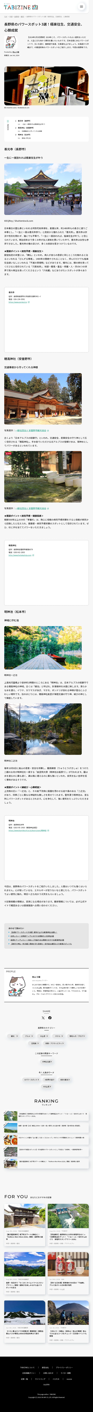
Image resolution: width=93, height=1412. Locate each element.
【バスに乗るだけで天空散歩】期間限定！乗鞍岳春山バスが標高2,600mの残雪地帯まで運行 (24, 1332)
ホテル (57, 1036)
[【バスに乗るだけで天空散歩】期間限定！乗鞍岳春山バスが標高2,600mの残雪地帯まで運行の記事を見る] (24, 1313)
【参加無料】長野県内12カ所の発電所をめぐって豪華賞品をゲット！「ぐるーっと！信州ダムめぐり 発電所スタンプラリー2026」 (68, 1236)
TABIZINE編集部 (23, 1231)
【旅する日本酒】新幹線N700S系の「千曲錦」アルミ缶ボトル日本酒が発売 (67, 1284)
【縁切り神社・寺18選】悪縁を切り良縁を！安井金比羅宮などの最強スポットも (41, 944)
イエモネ (56, 1379)
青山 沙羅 (15, 52)
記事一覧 (24, 1379)
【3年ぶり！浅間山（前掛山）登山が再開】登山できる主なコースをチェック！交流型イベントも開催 (68, 1333)
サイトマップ (40, 1379)
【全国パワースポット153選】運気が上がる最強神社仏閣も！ (34, 932)
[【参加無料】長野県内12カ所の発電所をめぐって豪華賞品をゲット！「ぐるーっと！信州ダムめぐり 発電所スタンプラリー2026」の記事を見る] (68, 1216)
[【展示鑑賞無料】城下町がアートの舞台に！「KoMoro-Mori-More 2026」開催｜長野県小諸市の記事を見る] (24, 1216)
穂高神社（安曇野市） (25, 128)
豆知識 (33, 1043)
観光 (12, 1036)
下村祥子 (64, 1231)
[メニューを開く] (81, 6)
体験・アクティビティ (53, 1043)
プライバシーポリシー (64, 1367)
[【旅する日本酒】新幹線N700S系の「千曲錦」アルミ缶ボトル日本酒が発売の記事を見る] (68, 1264)
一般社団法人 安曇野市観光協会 (30, 430)
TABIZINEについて (27, 1367)
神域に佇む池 (24, 138)
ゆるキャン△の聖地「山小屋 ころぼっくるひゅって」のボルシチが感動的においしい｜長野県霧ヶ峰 (51, 1138)
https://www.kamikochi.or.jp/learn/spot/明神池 (27, 830)
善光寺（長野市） (23, 121)
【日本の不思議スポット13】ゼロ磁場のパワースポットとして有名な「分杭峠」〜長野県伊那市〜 (51, 1149)
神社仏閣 (46, 1061)
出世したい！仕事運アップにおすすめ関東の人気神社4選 (32, 936)
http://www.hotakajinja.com (20, 555)
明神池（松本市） (23, 134)
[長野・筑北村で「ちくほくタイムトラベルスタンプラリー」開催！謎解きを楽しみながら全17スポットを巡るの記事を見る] (24, 1264)
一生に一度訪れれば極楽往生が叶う (31, 124)
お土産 (42, 1036)
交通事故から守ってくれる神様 (30, 131)
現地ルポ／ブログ (76, 1036)
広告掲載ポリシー (29, 1373)
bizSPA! (46, 1384)
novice (69, 1379)
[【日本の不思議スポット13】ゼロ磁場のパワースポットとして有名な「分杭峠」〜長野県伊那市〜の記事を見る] (10, 1152)
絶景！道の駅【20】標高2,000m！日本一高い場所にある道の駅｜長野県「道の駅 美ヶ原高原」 (50, 1126)
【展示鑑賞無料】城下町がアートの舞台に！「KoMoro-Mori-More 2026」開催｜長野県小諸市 (24, 1236)
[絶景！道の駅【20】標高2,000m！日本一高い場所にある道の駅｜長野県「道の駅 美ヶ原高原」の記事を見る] (10, 1128)
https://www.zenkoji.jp (18, 302)
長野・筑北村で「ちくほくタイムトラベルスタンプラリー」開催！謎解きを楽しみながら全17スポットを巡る (24, 1285)
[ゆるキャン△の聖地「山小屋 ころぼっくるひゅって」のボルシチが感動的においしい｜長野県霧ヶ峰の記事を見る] (10, 1140)
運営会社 (45, 1367)
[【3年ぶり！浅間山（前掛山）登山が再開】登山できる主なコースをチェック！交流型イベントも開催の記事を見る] (68, 1313)
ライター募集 (66, 1373)
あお (62, 1279)
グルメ (27, 1036)
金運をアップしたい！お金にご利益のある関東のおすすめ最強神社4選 (37, 940)
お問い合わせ (48, 1373)
